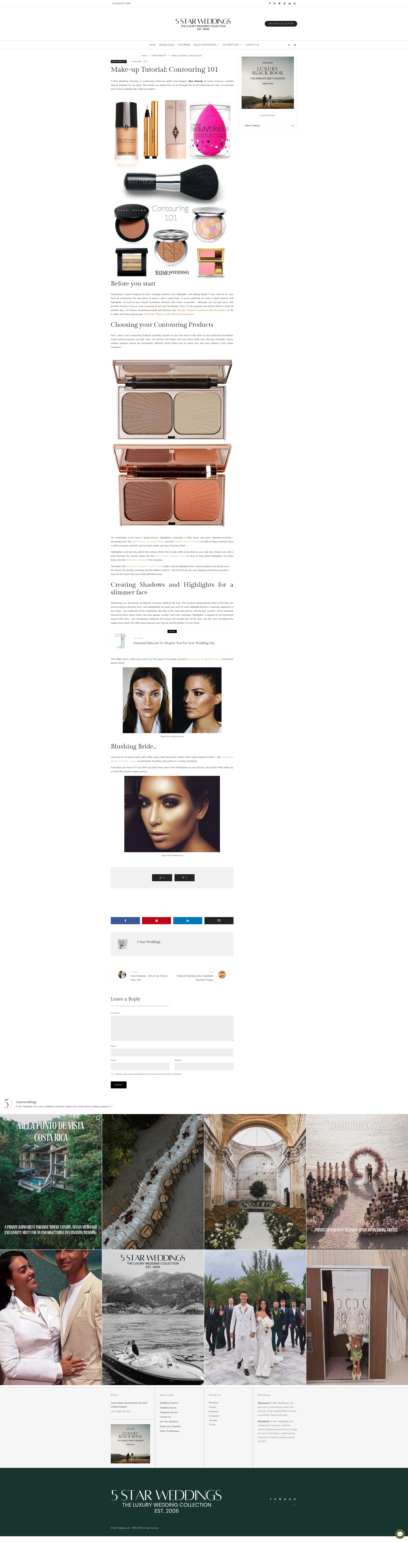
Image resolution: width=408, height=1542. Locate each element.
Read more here (278, 1415)
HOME (152, 44)
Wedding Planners (169, 1412)
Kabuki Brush (215, 659)
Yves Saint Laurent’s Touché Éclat (143, 566)
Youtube (213, 1420)
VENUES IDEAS (167, 44)
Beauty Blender (196, 659)
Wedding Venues (168, 1407)
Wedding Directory (169, 1402)
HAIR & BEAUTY (119, 61)
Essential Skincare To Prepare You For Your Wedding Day (174, 643)
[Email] (219, 920)
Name (114, 1046)
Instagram (214, 1415)
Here (263, 1441)
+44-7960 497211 (121, 1411)
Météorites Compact (136, 559)
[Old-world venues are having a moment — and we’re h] (255, 1181)
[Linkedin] (289, 3)
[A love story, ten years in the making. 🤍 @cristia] (51, 1317)
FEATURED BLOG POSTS (120, 635)
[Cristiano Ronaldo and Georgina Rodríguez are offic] (255, 1317)
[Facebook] (270, 3)
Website (178, 1060)
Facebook (214, 1402)
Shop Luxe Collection (170, 1426)
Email (114, 1060)
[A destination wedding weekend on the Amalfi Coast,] (153, 1317)
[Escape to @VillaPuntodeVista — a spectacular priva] (51, 1181)
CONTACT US (252, 44)
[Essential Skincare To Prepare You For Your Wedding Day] (122, 641)
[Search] (294, 3)
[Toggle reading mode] (289, 45)
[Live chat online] (400, 1534)
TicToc (212, 1424)
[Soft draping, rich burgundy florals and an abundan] (153, 1181)
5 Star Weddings (148, 942)
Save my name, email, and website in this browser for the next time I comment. (148, 1074)
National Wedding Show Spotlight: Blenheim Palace (195, 976)
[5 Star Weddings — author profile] (122, 944)
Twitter (212, 1407)
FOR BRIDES (184, 44)
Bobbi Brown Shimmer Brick (170, 556)
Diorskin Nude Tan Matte (187, 541)
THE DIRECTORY (230, 44)
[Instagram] (274, 3)
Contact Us (165, 1416)
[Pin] (156, 920)
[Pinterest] (279, 3)
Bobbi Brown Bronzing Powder (148, 541)
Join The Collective (169, 1421)
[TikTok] (284, 3)
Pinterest (213, 1411)
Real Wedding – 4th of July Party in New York (149, 976)
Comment (115, 1013)
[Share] (125, 920)
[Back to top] (295, 1504)
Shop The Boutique (169, 1431)
